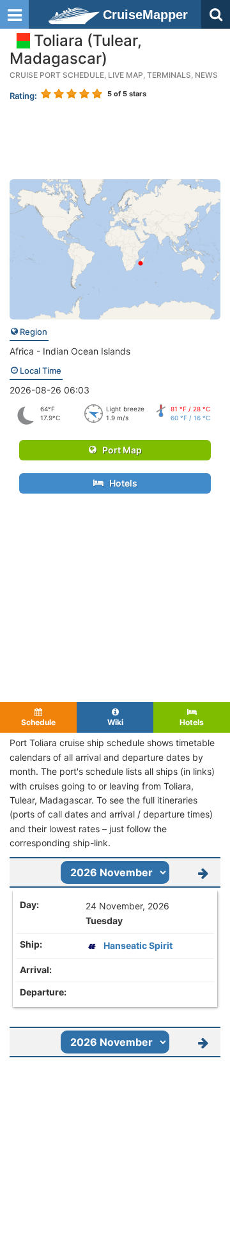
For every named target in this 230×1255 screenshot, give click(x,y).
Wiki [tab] (115, 722)
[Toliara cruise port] (115, 248)
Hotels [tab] (192, 722)
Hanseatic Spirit (137, 945)
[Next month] (202, 872)
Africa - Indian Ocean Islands (70, 351)
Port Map (119, 449)
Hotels (120, 483)
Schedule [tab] (38, 722)
